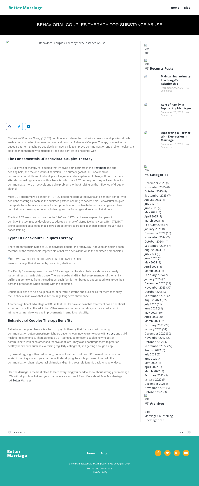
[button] (9, 126)
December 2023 (154, 283)
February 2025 (154, 225)
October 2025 (153, 191)
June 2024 (150, 258)
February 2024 (154, 275)
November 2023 (155, 287)
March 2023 (152, 321)
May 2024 (150, 262)
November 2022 (155, 337)
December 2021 (154, 383)
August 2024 (152, 250)
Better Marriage (25, 8)
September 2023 (155, 296)
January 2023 (152, 329)
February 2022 (154, 375)
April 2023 (151, 317)
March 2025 (152, 220)
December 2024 (154, 233)
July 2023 (150, 304)
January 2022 (152, 379)
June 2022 (150, 358)
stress (111, 333)
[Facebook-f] (158, 453)
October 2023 (153, 291)
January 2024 (152, 279)
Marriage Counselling (158, 416)
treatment (100, 167)
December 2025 (154, 183)
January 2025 (152, 229)
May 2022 (150, 363)
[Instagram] (177, 453)
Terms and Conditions (99, 468)
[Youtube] (186, 453)
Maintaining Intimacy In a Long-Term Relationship (175, 79)
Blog (187, 7)
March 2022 (152, 371)
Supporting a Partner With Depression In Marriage (175, 136)
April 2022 (151, 367)
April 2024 (151, 266)
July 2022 (150, 354)
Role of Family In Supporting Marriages (176, 106)
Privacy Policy (99, 472)
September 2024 (155, 245)
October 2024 (153, 241)
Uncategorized (154, 420)
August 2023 (152, 300)
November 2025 (155, 187)
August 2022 (152, 350)
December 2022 (154, 333)
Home (175, 7)
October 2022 (153, 342)
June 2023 (150, 308)
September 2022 (155, 346)
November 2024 (155, 237)
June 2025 (150, 208)
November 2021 (155, 388)
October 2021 (153, 392)
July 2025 (150, 204)
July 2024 (150, 254)
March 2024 (152, 271)
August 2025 (152, 199)
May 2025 (150, 212)
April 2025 (151, 216)
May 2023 (150, 312)
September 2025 (155, 195)
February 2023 (154, 325)
